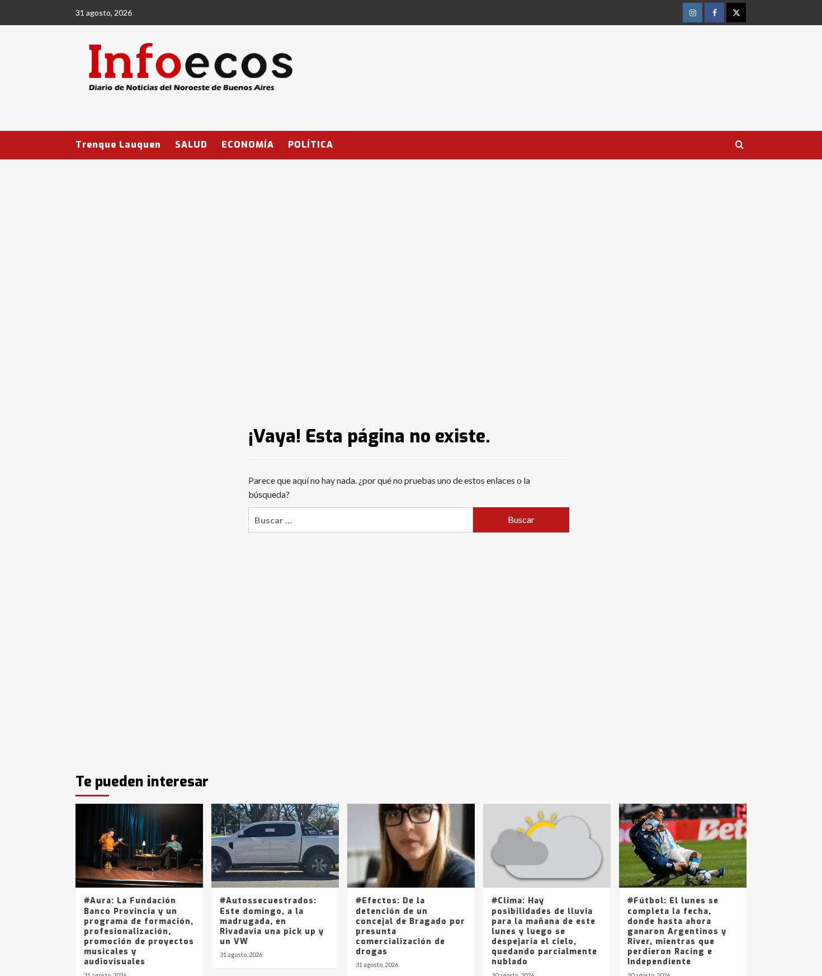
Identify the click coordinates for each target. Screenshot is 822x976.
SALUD (191, 144)
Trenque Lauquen (118, 144)
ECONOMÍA (247, 144)
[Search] (740, 145)
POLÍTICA (310, 144)
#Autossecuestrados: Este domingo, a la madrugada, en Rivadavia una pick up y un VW (272, 921)
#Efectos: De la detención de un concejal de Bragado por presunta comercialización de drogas (410, 926)
